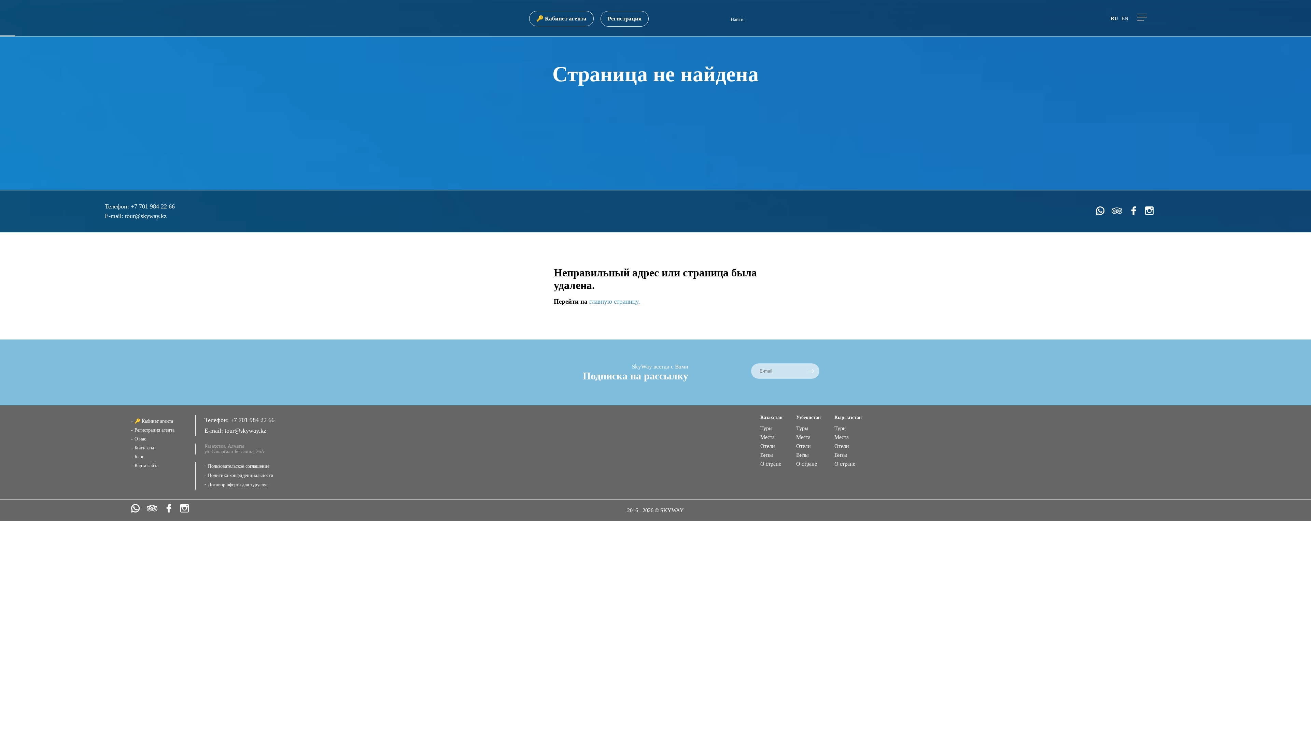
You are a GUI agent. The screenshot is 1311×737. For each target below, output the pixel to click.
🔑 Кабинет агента (561, 18)
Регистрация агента (154, 430)
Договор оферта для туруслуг (238, 484)
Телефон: (118, 206)
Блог (139, 456)
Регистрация (625, 18)
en (1125, 18)
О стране (770, 464)
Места (767, 437)
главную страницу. (614, 301)
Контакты (144, 447)
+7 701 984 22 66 (153, 206)
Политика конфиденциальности (240, 475)
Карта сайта (146, 465)
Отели (767, 446)
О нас (140, 439)
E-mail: (115, 216)
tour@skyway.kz (146, 216)
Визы (766, 455)
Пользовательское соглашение (238, 466)
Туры (766, 428)
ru (1114, 18)
